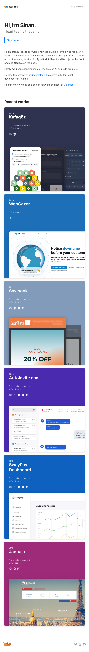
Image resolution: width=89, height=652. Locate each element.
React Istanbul (39, 75)
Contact (79, 7)
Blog (73, 7)
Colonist (68, 84)
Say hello (13, 40)
